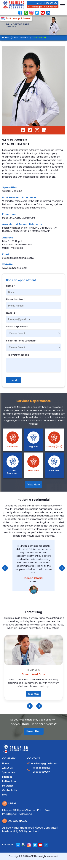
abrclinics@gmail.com (44, 763)
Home (5, 37)
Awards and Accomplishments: (22, 224)
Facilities (7, 776)
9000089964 (51, 6)
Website (7, 264)
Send (14, 379)
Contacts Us (9, 790)
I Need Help (33, 731)
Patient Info (9, 781)
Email (5, 254)
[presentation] (5, 568)
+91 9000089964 (40, 771)
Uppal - (40, 3)
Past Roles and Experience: (19, 197)
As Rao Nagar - (36, 7)
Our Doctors (21, 37)
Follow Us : (8, 844)
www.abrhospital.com (15, 267)
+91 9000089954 (40, 768)
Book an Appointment (18, 18)
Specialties (9, 187)
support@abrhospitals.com (18, 257)
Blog (4, 794)
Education (9, 214)
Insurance (8, 785)
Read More (33, 693)
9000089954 (51, 3)
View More (33, 484)
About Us (7, 767)
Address (7, 237)
